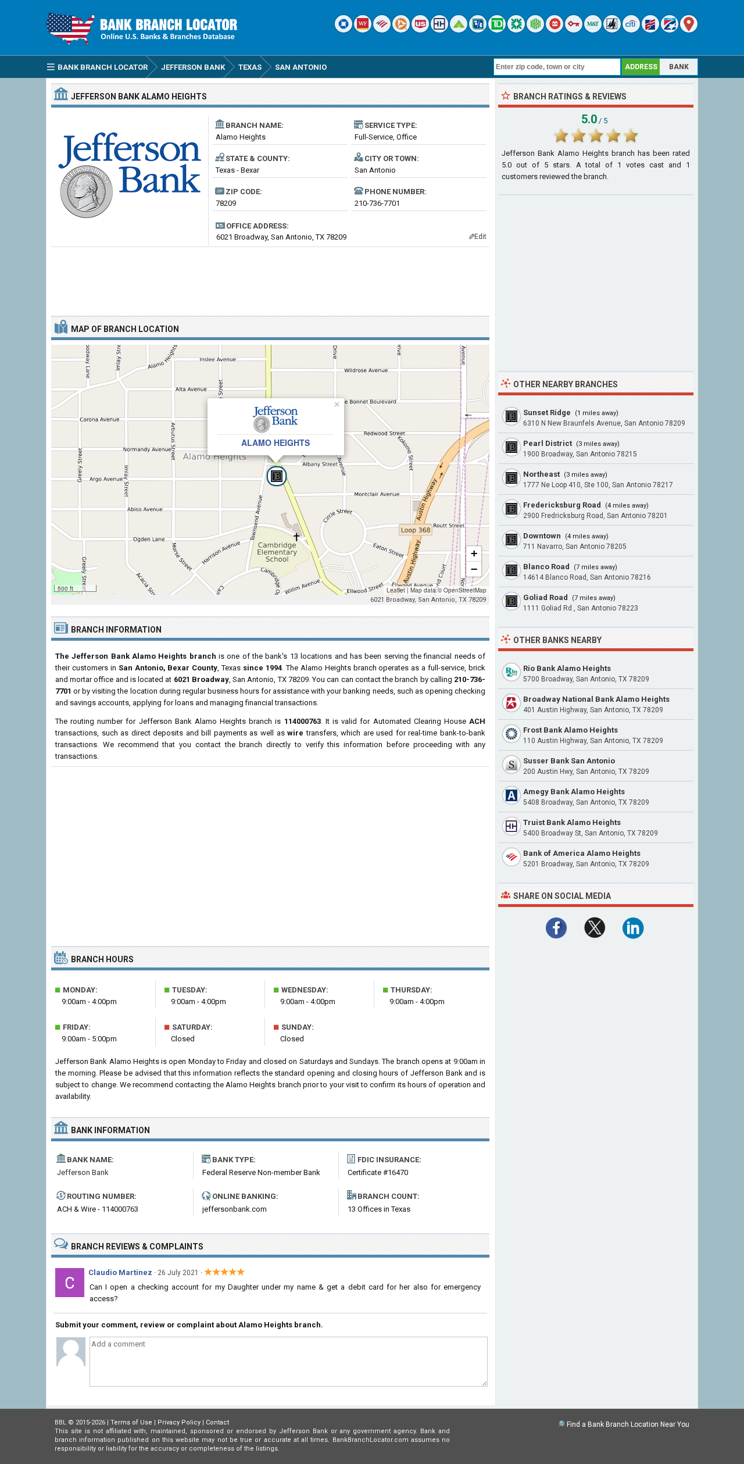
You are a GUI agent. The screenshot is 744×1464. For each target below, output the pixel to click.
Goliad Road (545, 597)
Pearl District (547, 443)
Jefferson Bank (83, 1172)
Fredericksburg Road (562, 505)
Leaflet (396, 590)
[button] (270, 469)
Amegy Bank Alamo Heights (574, 791)
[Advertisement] (270, 277)
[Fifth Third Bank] (478, 30)
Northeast (541, 474)
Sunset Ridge (547, 412)
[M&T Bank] (593, 30)
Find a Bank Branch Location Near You (628, 1424)
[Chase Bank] (343, 30)
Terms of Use (131, 1422)
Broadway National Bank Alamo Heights (596, 699)
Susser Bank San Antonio (569, 760)
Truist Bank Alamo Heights (572, 822)
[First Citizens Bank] (650, 30)
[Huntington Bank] (535, 30)
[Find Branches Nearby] (689, 30)
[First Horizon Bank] (669, 30)
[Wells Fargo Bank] (362, 30)
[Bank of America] (382, 30)
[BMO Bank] (554, 30)
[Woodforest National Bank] (612, 30)
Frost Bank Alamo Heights (570, 730)
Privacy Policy (179, 1422)
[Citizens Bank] (516, 30)
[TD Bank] (497, 30)
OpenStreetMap (465, 590)
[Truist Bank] (439, 30)
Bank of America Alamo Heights (582, 853)
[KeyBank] (573, 30)
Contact (217, 1422)
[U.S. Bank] (420, 30)
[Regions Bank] (458, 30)
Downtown (542, 535)
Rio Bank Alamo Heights (567, 668)
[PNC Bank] (401, 30)
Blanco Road (546, 566)
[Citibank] (631, 30)
